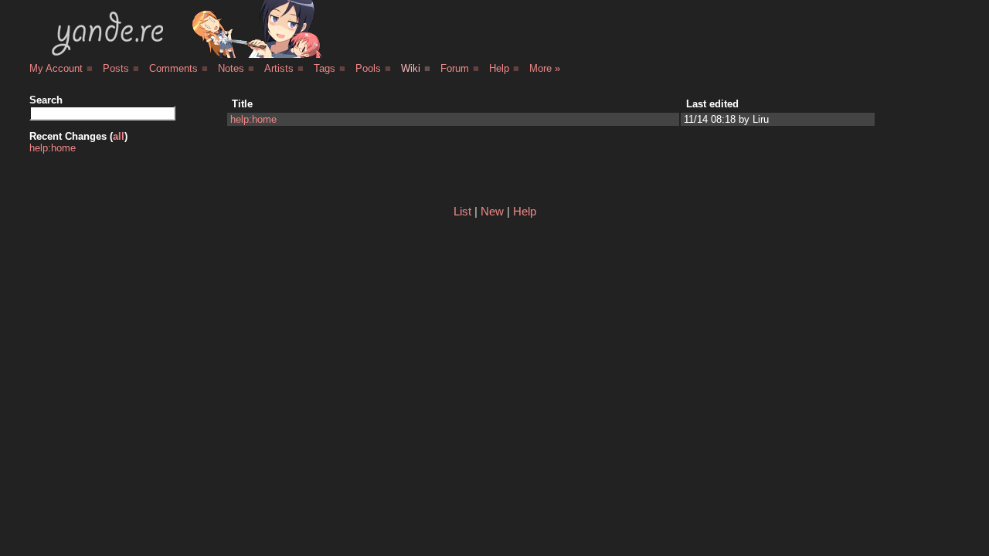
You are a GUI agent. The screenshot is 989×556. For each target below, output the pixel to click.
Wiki (410, 68)
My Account (56, 68)
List (462, 211)
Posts (116, 68)
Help (499, 68)
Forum (454, 68)
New (492, 211)
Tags (324, 68)
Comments (173, 68)
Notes (231, 68)
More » (544, 68)
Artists (279, 68)
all (118, 136)
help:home (52, 148)
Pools (368, 68)
